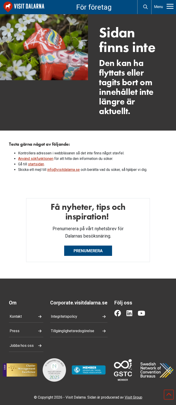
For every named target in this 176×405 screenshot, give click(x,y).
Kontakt (16, 316)
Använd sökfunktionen (35, 158)
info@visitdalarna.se (63, 169)
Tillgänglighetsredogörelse (72, 331)
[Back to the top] (169, 395)
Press (14, 331)
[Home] (24, 7)
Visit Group (133, 397)
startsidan (36, 164)
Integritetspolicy (64, 316)
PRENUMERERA (88, 250)
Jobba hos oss (22, 345)
